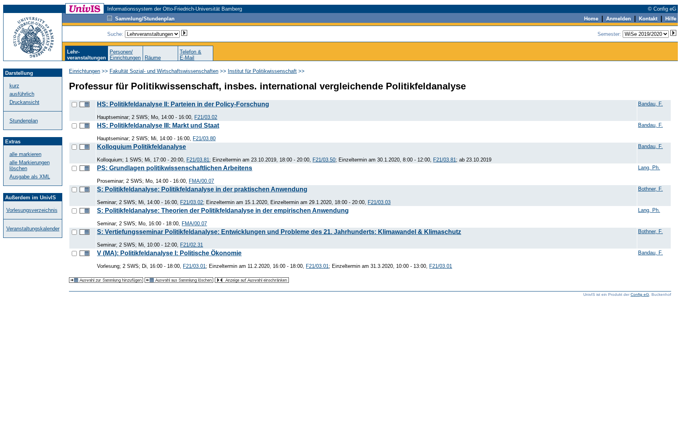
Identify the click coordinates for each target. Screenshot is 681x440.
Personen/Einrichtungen (125, 55)
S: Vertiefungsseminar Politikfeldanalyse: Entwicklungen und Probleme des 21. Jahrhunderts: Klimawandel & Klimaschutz (279, 231)
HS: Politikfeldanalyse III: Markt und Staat (158, 125)
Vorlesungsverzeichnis (32, 210)
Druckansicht (24, 102)
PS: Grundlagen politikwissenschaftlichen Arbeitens (174, 168)
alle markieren (25, 154)
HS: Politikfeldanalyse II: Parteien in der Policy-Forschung (183, 104)
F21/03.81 (197, 160)
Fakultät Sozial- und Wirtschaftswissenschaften (164, 71)
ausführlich (21, 94)
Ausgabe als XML (29, 177)
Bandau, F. (650, 104)
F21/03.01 (194, 266)
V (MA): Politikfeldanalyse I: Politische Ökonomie (169, 253)
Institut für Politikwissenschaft (262, 71)
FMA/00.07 (201, 181)
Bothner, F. (650, 189)
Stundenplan (23, 121)
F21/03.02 (205, 117)
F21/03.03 (379, 202)
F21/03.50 (324, 160)
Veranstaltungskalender (33, 229)
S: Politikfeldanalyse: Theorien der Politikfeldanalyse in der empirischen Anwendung (223, 210)
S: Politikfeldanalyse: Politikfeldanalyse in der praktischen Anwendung (202, 189)
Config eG (640, 294)
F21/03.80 (204, 138)
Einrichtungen (84, 71)
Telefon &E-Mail (190, 55)
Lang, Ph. (649, 168)
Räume (153, 58)
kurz (14, 86)
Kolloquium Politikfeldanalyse (141, 146)
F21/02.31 (191, 245)
